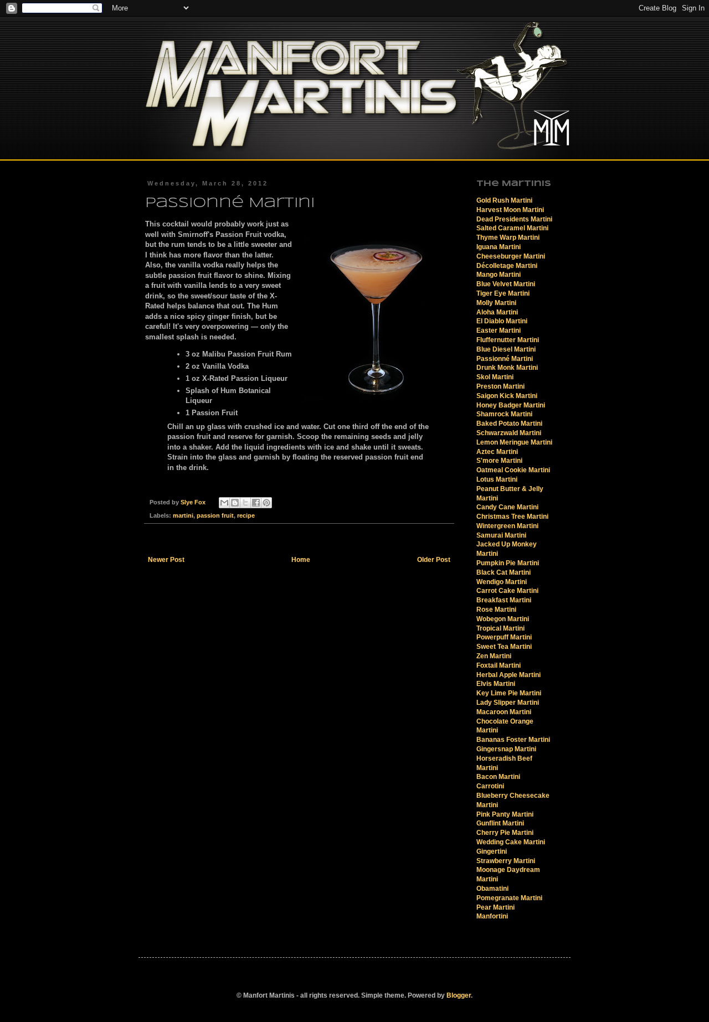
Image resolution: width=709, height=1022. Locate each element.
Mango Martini (498, 274)
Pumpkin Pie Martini (507, 563)
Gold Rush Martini (504, 200)
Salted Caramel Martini (512, 228)
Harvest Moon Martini (510, 210)
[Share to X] (245, 502)
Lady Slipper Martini (507, 702)
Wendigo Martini (501, 582)
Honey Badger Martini (510, 405)
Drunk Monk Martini (507, 367)
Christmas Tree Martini (512, 516)
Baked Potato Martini (509, 423)
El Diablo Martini (501, 321)
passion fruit (215, 515)
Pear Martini (495, 907)
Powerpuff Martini (504, 637)
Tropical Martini (500, 628)
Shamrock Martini (504, 414)
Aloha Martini (497, 312)
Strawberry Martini (505, 861)
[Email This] (224, 502)
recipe (246, 515)
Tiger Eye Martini (503, 293)
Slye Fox (194, 502)
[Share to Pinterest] (266, 502)
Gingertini (491, 851)
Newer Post (166, 560)
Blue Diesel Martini (506, 349)
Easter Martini (498, 330)
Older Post (433, 560)
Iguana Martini (498, 247)
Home (300, 560)
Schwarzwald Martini (508, 433)
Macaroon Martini (503, 712)
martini (183, 515)
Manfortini (492, 916)
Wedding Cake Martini (510, 842)
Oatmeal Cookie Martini (513, 470)
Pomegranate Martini (509, 898)
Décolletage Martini (506, 266)
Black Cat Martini (503, 572)
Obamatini (492, 888)
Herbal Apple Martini (508, 675)
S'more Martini (499, 460)
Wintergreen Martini (507, 526)
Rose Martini (496, 609)
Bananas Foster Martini (513, 740)
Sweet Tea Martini (504, 647)
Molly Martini (496, 303)
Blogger (458, 995)
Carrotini (490, 786)
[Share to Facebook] (255, 502)
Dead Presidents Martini (514, 219)
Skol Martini (494, 377)
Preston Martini (500, 386)
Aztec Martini (497, 452)
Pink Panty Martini (504, 814)
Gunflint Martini (500, 823)
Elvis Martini (495, 684)
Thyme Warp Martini (508, 237)
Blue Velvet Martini (505, 284)
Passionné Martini (504, 359)
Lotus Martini (496, 479)
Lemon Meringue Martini (514, 442)
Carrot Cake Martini (507, 591)
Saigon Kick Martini (506, 396)
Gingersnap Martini (506, 749)
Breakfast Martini (503, 600)
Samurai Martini (501, 535)
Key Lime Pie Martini (508, 693)
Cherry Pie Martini (504, 833)
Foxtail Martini (498, 665)
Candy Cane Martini (507, 507)
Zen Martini (493, 656)
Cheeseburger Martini (510, 256)
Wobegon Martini (502, 619)
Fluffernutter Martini (507, 340)
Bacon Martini (498, 777)
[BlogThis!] (234, 502)
